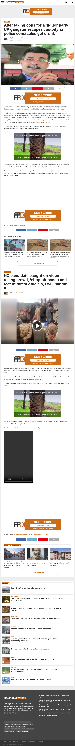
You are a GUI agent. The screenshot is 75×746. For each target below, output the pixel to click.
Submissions (23, 741)
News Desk (15, 38)
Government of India (28, 729)
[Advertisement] (37, 195)
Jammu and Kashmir (10, 722)
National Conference (34, 535)
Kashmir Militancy (28, 724)
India (29, 722)
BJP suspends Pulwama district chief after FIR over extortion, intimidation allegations (37, 254)
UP (24, 225)
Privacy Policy (32, 741)
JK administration (10, 731)
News (18, 722)
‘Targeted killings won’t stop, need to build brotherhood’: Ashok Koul (59, 563)
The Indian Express (43, 122)
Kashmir (24, 535)
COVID (13, 726)
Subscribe (40, 741)
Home (4, 741)
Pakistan (7, 726)
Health (18, 726)
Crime (21, 225)
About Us (15, 741)
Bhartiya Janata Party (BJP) (12, 729)
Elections (17, 535)
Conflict (7, 724)
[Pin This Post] (37, 88)
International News (22, 731)
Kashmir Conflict (16, 724)
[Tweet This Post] (26, 88)
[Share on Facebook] (15, 88)
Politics (45, 535)
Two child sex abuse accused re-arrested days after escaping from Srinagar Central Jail (14, 254)
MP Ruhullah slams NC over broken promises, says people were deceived (36, 563)
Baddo (16, 225)
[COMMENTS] (59, 88)
